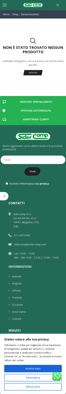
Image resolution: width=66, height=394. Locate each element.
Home (6, 14)
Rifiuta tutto (33, 386)
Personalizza (33, 377)
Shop (15, 14)
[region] (33, 364)
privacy (44, 183)
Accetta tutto (33, 368)
